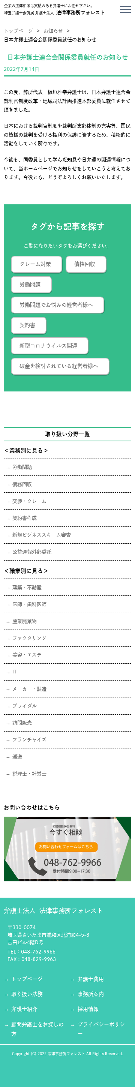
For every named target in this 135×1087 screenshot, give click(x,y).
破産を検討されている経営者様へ (59, 366)
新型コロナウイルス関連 (48, 345)
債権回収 (84, 264)
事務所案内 (91, 994)
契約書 (27, 325)
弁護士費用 (91, 979)
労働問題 (30, 284)
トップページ (18, 30)
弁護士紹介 (24, 1009)
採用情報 (88, 1009)
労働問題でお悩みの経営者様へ (56, 304)
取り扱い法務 (27, 994)
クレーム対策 (35, 264)
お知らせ (53, 30)
